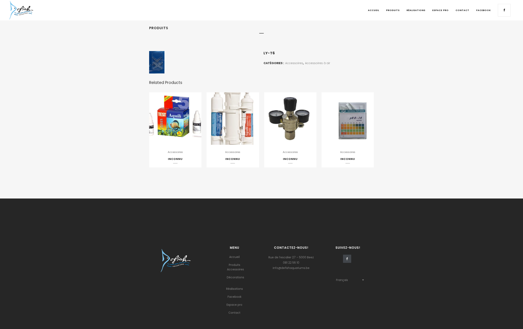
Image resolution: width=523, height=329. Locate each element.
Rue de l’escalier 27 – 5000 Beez (291, 257)
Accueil (234, 257)
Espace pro (234, 305)
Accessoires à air (317, 63)
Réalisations (234, 289)
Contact (234, 313)
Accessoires (294, 63)
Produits (234, 265)
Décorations (235, 277)
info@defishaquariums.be (291, 268)
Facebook (234, 297)
